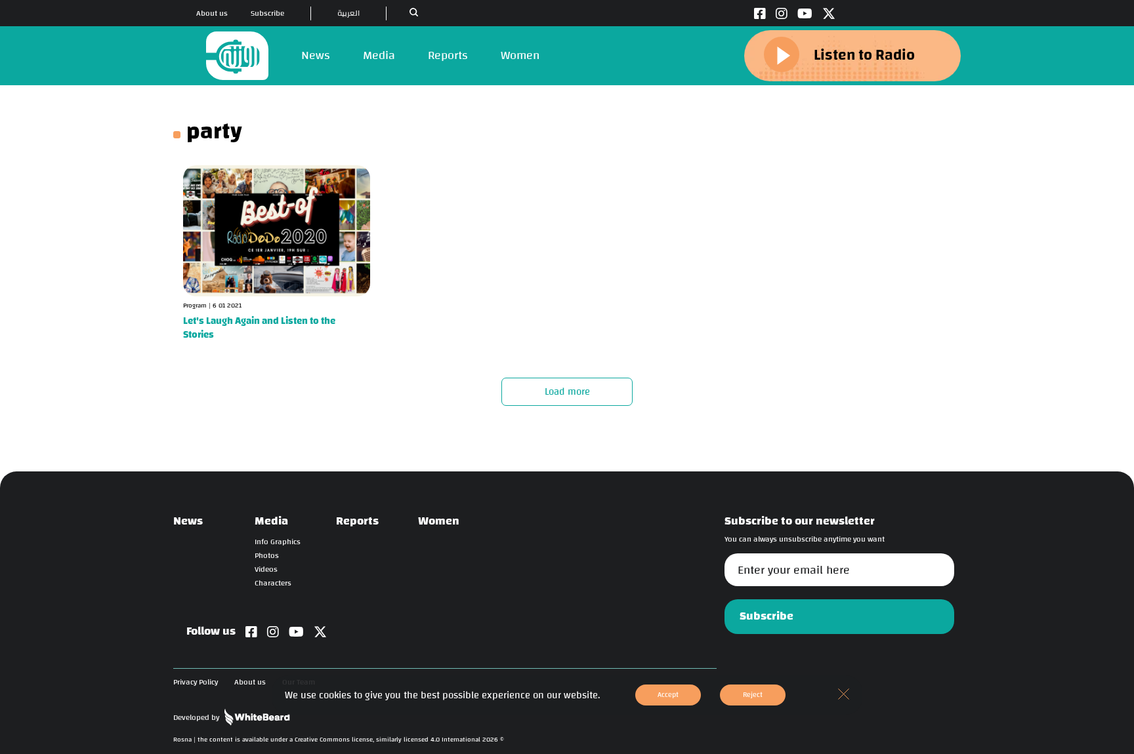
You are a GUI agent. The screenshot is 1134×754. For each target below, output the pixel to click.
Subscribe (267, 13)
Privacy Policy (195, 682)
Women (520, 55)
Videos (266, 569)
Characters (273, 583)
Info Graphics (278, 542)
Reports (448, 55)
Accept (668, 694)
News (315, 55)
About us (212, 13)
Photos (267, 556)
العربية (348, 13)
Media (379, 55)
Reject (753, 694)
